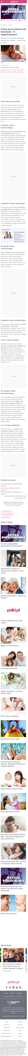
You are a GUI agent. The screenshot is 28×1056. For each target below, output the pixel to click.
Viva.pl (20, 1030)
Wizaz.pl (20, 1033)
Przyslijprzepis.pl (20, 1027)
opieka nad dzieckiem (7, 514)
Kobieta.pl (20, 1024)
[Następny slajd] (25, 955)
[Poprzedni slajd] (1, 955)
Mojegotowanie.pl (6, 1033)
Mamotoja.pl (6, 1030)
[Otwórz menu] (2, 2)
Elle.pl (6, 1022)
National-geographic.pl (6, 1036)
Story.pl (20, 1036)
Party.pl (20, 1022)
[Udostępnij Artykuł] (21, 71)
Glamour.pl (6, 1024)
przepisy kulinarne (6, 511)
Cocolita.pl (6, 1027)
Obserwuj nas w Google (10, 71)
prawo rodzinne (6, 517)
